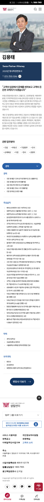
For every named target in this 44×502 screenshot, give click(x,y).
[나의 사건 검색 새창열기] (7, 486)
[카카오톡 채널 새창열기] (22, 486)
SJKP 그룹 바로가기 (14, 415)
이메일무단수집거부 (11, 442)
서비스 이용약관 (9, 435)
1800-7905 (37, 2)
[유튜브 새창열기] (29, 486)
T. (9, 76)
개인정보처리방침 (30, 435)
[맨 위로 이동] (39, 398)
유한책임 (26, 438)
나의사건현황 (23, 2)
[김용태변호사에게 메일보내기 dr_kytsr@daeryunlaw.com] (19, 76)
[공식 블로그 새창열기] (14, 486)
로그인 (12, 2)
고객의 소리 (27, 442)
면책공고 (6, 438)
